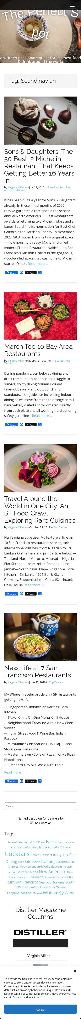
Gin (28, 861)
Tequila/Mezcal (19, 892)
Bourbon (69, 842)
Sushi (52, 887)
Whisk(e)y (53, 892)
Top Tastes (18, 190)
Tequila (61, 887)
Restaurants (59, 877)
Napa (34, 872)
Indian (36, 862)
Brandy (15, 847)
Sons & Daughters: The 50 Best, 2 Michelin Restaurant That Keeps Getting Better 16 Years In (39, 166)
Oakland (36, 877)
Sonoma (58, 882)
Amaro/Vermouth (18, 842)
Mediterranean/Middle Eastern (40, 866)
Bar (43, 842)
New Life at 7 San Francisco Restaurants (37, 671)
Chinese (65, 847)
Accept (40, 1009)
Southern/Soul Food (35, 887)
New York (23, 877)
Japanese (62, 861)
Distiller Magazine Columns (40, 913)
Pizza (48, 877)
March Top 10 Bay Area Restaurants (38, 350)
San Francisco (26, 882)
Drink (65, 855)
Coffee (35, 855)
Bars (51, 841)
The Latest (57, 360)
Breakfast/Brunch (30, 847)
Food (21, 862)
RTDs (70, 877)
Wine (70, 893)
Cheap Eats (50, 847)
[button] (75, 971)
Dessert (46, 855)
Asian (35, 841)
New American (52, 871)
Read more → (38, 263)
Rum (11, 882)
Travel (37, 893)
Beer (59, 842)
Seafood (45, 882)
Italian (47, 861)
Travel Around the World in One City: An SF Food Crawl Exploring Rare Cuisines (39, 509)
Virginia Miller (16, 187)
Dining (57, 855)
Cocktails (17, 854)
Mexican (23, 872)
